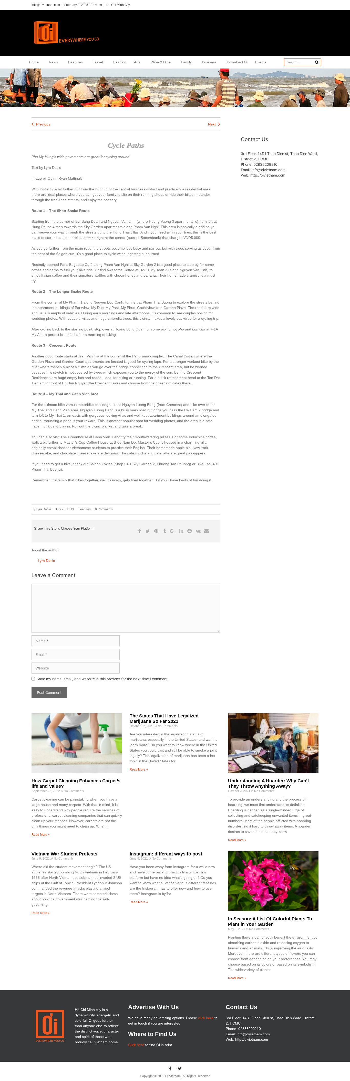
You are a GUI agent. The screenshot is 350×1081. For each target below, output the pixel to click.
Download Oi (237, 62)
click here (205, 1018)
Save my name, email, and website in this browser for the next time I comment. (103, 679)
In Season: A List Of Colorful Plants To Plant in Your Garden (270, 921)
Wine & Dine (161, 62)
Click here (136, 1045)
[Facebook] (170, 1068)
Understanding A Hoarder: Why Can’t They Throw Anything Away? (268, 783)
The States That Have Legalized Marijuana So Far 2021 (164, 718)
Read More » (41, 834)
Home (34, 62)
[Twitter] (180, 1068)
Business (209, 62)
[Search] (317, 62)
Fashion (119, 62)
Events (260, 62)
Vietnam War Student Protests (64, 853)
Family (186, 62)
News (53, 62)
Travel (98, 62)
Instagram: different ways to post (166, 853)
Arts (137, 62)
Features (75, 62)
